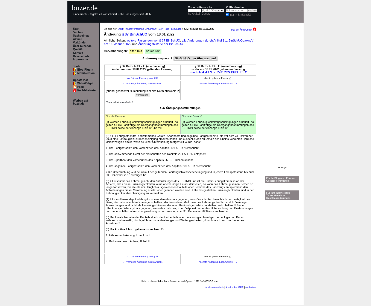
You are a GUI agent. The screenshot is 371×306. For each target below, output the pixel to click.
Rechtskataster (87, 90)
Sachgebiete (81, 35)
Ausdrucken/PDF (234, 287)
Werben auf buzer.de (80, 102)
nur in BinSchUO (240, 14)
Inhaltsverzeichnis (214, 287)
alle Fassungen (173, 29)
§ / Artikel (194, 13)
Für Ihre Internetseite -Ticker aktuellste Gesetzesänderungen (278, 195)
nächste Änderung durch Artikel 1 (218, 83)
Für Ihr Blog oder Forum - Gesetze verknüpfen (280, 179)
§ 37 (160, 29)
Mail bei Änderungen (242, 29)
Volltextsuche (235, 7)
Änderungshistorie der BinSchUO (160, 44)
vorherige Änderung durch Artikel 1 (142, 83)
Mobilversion (86, 73)
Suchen (78, 32)
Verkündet (79, 42)
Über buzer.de (82, 46)
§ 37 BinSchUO (134, 34)
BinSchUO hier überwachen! (195, 58)
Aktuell (77, 39)
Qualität (78, 49)
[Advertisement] (282, 101)
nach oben (250, 287)
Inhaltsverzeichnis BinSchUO (140, 29)
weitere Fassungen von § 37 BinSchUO (153, 40)
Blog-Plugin (85, 69)
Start (76, 28)
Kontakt (78, 52)
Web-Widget (85, 83)
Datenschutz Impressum (81, 58)
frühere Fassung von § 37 (142, 78)
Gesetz (206, 13)
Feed (80, 86)
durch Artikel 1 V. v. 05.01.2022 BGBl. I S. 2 (218, 72)
